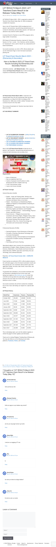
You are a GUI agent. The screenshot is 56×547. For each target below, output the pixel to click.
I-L (7, 136)
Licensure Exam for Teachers (9, 366)
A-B (27, 134)
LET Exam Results (22, 15)
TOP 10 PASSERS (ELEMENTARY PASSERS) (18, 141)
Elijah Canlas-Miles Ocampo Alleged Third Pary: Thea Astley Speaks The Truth (47, 53)
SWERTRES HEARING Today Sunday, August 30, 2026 (47, 221)
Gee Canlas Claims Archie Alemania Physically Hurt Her (47, 65)
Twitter (16, 340)
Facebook (10, 340)
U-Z (22, 136)
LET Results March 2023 (14, 365)
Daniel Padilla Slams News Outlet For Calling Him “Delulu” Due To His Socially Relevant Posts (47, 87)
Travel (22, 3)
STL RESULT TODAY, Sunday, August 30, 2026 (47, 181)
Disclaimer (46, 543)
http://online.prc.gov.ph (20, 275)
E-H (33, 134)
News (15, 3)
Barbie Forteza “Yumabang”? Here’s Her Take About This (47, 75)
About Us (23, 543)
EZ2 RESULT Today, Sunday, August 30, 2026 (47, 171)
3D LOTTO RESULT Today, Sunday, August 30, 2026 (47, 201)
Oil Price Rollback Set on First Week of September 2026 (47, 112)
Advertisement (30, 543)
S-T (19, 136)
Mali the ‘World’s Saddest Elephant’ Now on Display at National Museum (47, 41)
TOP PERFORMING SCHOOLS (14, 145)
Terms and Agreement (22, 544)
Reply (6, 390)
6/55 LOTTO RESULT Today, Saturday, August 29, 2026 (47, 231)
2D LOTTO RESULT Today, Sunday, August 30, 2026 (47, 211)
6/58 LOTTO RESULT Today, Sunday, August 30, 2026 (47, 141)
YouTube (23, 340)
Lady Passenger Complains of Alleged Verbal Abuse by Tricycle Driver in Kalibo (47, 124)
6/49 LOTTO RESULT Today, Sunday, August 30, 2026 (47, 151)
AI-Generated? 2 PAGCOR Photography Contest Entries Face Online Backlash (47, 14)
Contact (18, 543)
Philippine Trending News (21, 366)
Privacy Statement (39, 543)
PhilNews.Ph (30, 366)
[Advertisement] (19, 84)
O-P (13, 136)
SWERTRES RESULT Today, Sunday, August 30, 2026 (47, 161)
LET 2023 (6, 365)
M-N (10, 136)
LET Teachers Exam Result (26, 365)
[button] (36, 3)
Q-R (16, 136)
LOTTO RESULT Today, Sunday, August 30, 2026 (47, 191)
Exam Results (28, 3)
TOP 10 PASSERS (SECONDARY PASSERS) (18, 143)
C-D (30, 134)
